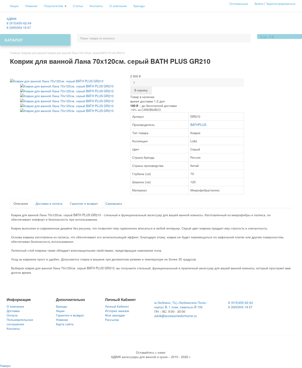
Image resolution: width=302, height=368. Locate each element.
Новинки (31, 6)
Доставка (13, 310)
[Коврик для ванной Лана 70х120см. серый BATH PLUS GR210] (56, 80)
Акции (14, 6)
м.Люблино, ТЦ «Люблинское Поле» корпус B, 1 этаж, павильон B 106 (180, 304)
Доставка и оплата (49, 203)
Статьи (78, 6)
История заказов (117, 310)
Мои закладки (115, 315)
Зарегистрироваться (280, 3)
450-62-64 (19, 23)
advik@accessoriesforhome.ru (175, 316)
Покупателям (54, 6)
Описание (20, 203)
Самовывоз (113, 203)
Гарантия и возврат (84, 203)
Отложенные (238, 3)
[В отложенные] (10, 77)
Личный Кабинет (117, 306)
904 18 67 (19, 27)
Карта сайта (64, 324)
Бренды (139, 6)
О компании (118, 6)
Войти (259, 3)
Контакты (96, 6)
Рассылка (112, 319)
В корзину (141, 90)
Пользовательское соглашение (20, 321)
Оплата (12, 315)
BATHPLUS (198, 124)
